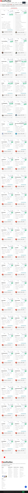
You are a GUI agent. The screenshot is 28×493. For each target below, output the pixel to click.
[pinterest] (9, 465)
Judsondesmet (17, 370)
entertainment (17, 70)
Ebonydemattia (4, 370)
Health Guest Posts (10, 473)
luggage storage (4, 85)
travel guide (3, 127)
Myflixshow (4, 282)
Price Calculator (3, 486)
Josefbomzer (4, 159)
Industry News (3, 483)
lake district (20, 127)
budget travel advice (17, 67)
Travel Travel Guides (4, 161)
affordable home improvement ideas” (19, 30)
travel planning (3, 110)
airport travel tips (4, 86)
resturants (3, 50)
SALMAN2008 (6, 133)
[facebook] (3, 465)
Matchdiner (4, 300)
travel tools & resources (18, 111)
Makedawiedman (18, 177)
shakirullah (19, 52)
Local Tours (3, 146)
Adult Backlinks (9, 468)
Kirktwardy (4, 212)
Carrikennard (17, 335)
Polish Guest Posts (15, 475)
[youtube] (8, 465)
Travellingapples (4, 103)
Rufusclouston (17, 194)
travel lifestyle (21, 50)
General (16, 84)
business (10, 71)
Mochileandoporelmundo (18, 61)
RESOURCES (16, 2)
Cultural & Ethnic (21, 476)
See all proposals (4, 34)
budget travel (17, 46)
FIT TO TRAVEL (17, 103)
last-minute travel (17, 86)
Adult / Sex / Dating (22, 468)
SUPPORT (21, 2)
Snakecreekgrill (4, 247)
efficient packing (4, 28)
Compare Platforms (4, 484)
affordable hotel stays (18, 17)
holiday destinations (22, 130)
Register (24, 2)
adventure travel (4, 46)
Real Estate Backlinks (10, 475)
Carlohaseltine (4, 335)
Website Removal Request (4, 472)
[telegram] (4, 465)
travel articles (21, 46)
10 (17, 457)
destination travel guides (18, 66)
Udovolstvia (17, 265)
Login (26, 2)
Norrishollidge (4, 406)
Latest (13, 4)
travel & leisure (22, 45)
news (2, 71)
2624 (20, 457)
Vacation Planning (7, 146)
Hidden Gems (16, 4)
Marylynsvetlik (4, 194)
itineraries (8, 67)
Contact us (3, 471)
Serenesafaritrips (18, 406)
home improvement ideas (18, 27)
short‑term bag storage (4, 90)
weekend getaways (4, 24)
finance (20, 70)
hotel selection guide (17, 14)
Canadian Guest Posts (16, 473)
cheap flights (16, 90)
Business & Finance (21, 473)
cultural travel (22, 131)
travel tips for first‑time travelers (19, 26)
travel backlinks (17, 50)
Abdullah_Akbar (6, 52)
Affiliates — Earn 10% (4, 473)
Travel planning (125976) (14, 7)
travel (7, 71)
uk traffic (18, 85)
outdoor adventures (17, 131)
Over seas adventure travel (19, 124)
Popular (25, 4)
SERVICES (13, 2)
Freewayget (17, 83)
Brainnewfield (17, 300)
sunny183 (19, 32)
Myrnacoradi (17, 441)
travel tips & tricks (23, 67)
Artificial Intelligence (22, 470)
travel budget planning (23, 22)
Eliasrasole (3, 177)
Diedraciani (17, 159)
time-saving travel (9, 28)
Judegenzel (17, 282)
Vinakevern (4, 388)
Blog (2, 481)
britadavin (19, 133)
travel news (16, 49)
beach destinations (4, 109)
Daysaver (3, 14)
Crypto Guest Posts (10, 471)
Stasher (3, 83)
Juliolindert (3, 265)
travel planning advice (18, 18)
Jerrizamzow (17, 141)
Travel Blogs (3, 165)
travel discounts (21, 90)
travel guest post (21, 49)
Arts (20, 471)
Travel (2, 17)
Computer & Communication (22, 475)
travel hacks (8, 24)
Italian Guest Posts (15, 470)
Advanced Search (4, 4)
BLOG (18, 2)
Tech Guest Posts (10, 476)
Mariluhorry (17, 423)
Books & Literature (21, 472)
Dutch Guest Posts (15, 472)
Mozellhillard (4, 441)
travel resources (4, 67)
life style (19, 71)
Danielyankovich (4, 353)
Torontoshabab (4, 141)
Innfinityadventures (18, 388)
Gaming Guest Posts (10, 472)
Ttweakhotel (17, 12)
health (5, 71)
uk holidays (16, 127)
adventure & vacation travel (18, 110)
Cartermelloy (17, 353)
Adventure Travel (4, 145)
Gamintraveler (4, 61)
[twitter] (5, 465)
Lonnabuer (3, 423)
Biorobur (16, 40)
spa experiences (9, 109)
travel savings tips (17, 22)
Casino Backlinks (9, 470)
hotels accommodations (9, 46)
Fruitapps (16, 247)
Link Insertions (9, 4)
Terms (2, 470)
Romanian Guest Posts (16, 476)
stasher (9, 90)
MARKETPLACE (9, 2)
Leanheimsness (17, 212)
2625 (23, 457)
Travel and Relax (4, 41)
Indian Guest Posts (15, 468)
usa (20, 85)
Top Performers (21, 4)
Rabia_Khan (5, 151)
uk (15, 85)
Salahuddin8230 (6, 115)
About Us (3, 468)
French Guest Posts (15, 471)
